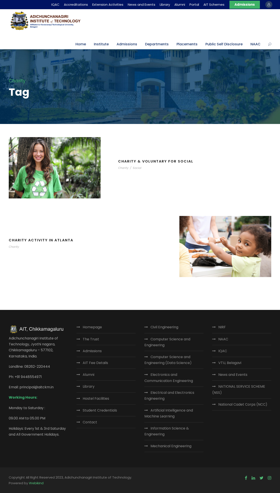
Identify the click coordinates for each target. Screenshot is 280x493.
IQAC (55, 4)
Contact (90, 422)
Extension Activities (107, 4)
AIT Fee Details (95, 362)
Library (165, 4)
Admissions (244, 4)
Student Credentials (100, 410)
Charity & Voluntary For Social (155, 161)
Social (137, 168)
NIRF (222, 327)
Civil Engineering (164, 327)
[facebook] (246, 478)
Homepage (92, 327)
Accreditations (76, 4)
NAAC (255, 44)
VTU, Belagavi (229, 362)
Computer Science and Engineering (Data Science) (168, 359)
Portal (194, 4)
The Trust (91, 339)
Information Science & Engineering (166, 431)
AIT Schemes (213, 4)
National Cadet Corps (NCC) (242, 404)
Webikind (36, 483)
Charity (123, 168)
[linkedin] (253, 478)
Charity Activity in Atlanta (41, 240)
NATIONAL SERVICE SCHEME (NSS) (238, 389)
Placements (187, 44)
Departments (157, 44)
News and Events (141, 4)
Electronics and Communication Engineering (168, 377)
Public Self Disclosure (224, 44)
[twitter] (261, 478)
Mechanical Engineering (170, 446)
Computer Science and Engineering (167, 342)
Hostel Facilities (96, 398)
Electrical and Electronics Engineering (169, 395)
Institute (101, 44)
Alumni (179, 4)
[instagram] (269, 478)
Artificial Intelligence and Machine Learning (168, 413)
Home (80, 44)
